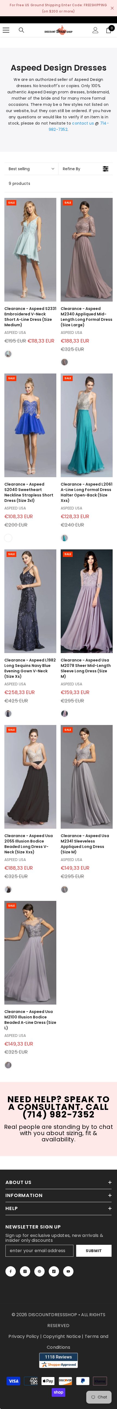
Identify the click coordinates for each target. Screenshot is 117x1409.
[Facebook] (10, 1271)
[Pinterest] (39, 1271)
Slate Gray (64, 889)
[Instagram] (25, 1271)
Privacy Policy (23, 1336)
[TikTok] (54, 1271)
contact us (83, 123)
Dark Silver (8, 1065)
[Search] (21, 30)
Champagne (8, 538)
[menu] (6, 30)
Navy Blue (8, 713)
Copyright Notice (62, 1336)
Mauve (64, 362)
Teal (64, 538)
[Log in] (95, 30)
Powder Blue (8, 354)
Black (8, 889)
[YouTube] (68, 1271)
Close (112, 8)
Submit (94, 1250)
